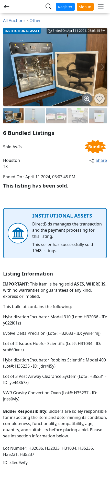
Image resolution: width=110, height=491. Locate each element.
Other (35, 20)
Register (65, 6)
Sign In (85, 6)
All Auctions (14, 20)
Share (101, 160)
